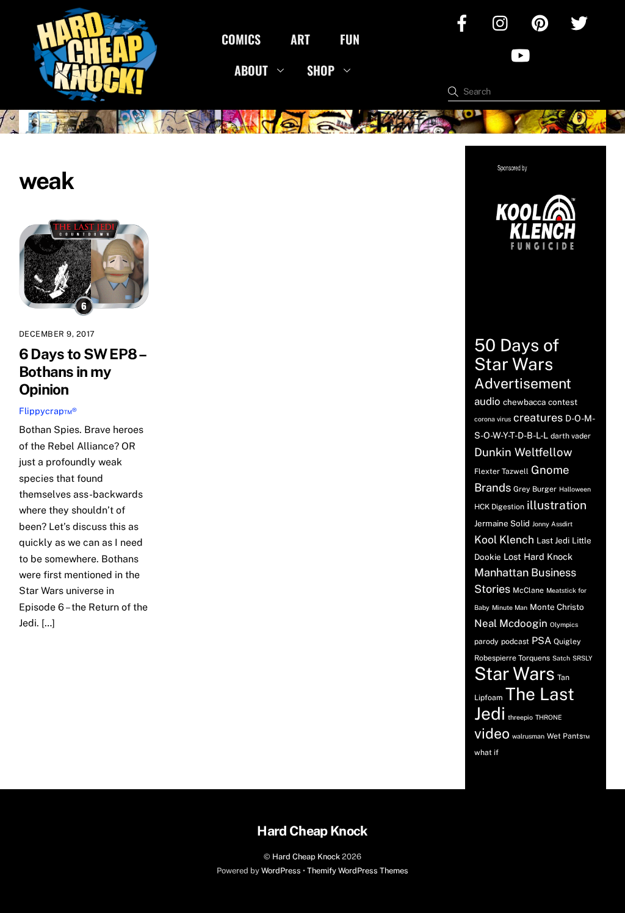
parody (486, 641)
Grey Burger (535, 488)
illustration (557, 505)
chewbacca (524, 402)
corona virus (492, 419)
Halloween (575, 489)
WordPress (281, 870)
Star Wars (514, 673)
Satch (561, 658)
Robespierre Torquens (512, 657)
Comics (241, 39)
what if (486, 752)
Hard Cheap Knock (306, 856)
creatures (538, 417)
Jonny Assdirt (552, 524)
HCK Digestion (499, 506)
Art (300, 39)
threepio (520, 717)
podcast (515, 641)
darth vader (571, 435)
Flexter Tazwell (501, 471)
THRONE (548, 717)
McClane (528, 590)
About (251, 70)
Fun (349, 39)
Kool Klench (504, 539)
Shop (320, 70)
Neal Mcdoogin (510, 623)
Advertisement (522, 383)
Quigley (567, 641)
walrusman (528, 736)
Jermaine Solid (502, 523)
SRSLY (582, 658)
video (492, 733)
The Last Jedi (524, 703)
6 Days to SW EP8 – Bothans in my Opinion (82, 371)
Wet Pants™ (568, 735)
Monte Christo (557, 607)
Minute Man (509, 607)
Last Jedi (552, 540)
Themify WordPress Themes (357, 870)
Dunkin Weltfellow (523, 452)
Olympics (564, 624)
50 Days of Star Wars (516, 354)
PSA (541, 640)
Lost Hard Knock (538, 556)
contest (562, 402)
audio (487, 401)
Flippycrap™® (48, 411)
